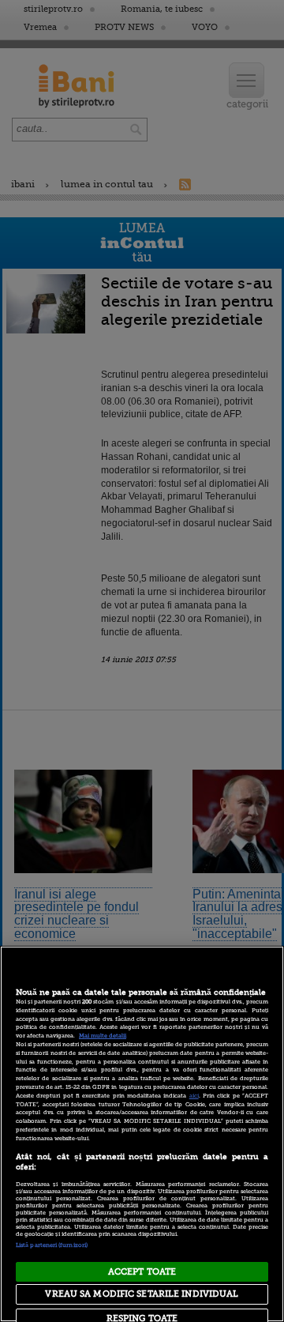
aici (194, 1096)
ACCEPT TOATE (142, 1272)
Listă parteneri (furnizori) (52, 1245)
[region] (142, 1134)
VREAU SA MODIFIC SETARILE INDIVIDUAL (141, 1294)
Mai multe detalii (102, 1036)
